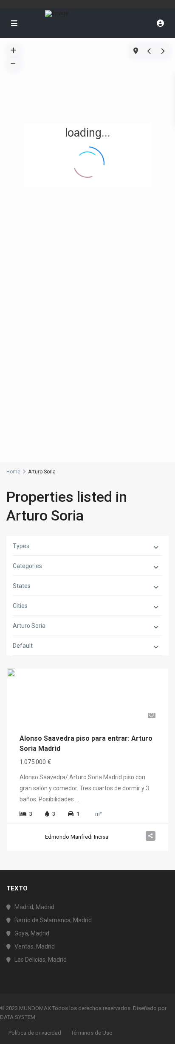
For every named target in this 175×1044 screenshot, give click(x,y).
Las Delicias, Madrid (40, 959)
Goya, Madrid (31, 933)
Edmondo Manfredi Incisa (76, 837)
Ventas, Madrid (34, 946)
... (77, 799)
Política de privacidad (34, 1033)
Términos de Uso (92, 1033)
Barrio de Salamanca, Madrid (53, 920)
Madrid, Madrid (34, 907)
